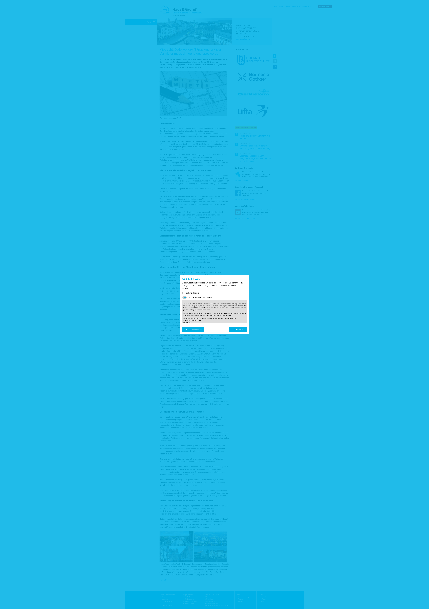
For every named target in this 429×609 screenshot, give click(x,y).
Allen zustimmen (238, 330)
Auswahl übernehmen (193, 330)
